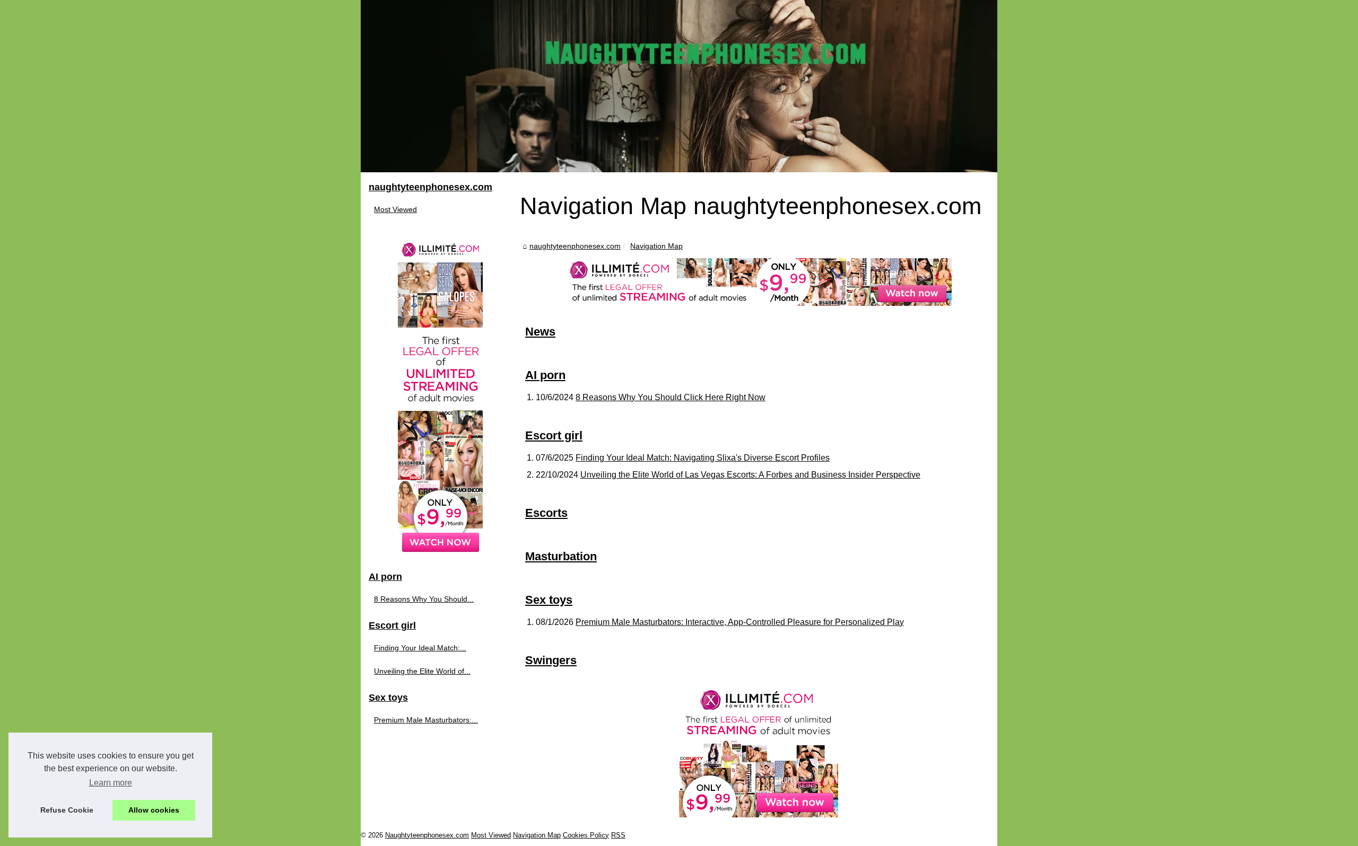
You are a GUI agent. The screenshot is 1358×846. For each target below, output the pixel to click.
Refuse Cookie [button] (66, 810)
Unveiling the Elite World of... (422, 671)
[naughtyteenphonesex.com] (679, 86)
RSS (618, 835)
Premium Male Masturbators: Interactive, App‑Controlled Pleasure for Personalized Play (740, 622)
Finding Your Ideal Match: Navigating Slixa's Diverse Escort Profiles (703, 457)
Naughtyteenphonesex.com (427, 835)
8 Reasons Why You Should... (424, 599)
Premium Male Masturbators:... (426, 720)
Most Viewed (395, 209)
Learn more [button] (110, 782)
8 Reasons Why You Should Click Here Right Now (670, 397)
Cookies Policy (586, 835)
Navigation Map (656, 246)
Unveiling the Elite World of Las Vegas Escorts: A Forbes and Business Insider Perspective (750, 474)
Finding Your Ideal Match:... (420, 648)
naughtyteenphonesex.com (575, 246)
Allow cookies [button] (153, 810)
